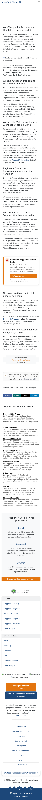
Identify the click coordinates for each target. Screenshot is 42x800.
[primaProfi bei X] (19, 789)
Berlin (6, 641)
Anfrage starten (18, 276)
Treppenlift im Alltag (11, 603)
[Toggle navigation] (39, 2)
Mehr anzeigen (9, 628)
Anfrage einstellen (21, 686)
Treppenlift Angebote (11, 319)
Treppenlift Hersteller (12, 623)
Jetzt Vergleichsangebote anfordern (21, 579)
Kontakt (21, 760)
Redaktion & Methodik (28, 379)
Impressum (21, 736)
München (7, 650)
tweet (26, 395)
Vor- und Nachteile (11, 613)
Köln (5, 655)
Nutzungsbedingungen (21, 731)
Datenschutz (21, 727)
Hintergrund (21, 746)
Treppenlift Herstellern (20, 160)
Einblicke (21, 755)
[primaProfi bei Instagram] (30, 789)
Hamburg (7, 646)
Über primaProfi (21, 741)
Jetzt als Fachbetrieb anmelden (21, 695)
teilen (7, 395)
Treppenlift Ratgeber (12, 608)
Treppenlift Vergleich (12, 618)
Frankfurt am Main (11, 660)
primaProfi (6, 2)
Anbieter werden (20, 765)
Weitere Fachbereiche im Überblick (21, 773)
